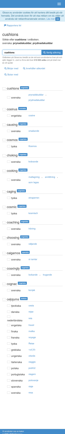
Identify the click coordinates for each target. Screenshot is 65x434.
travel (31, 325)
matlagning (34, 176)
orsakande (34, 130)
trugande (47, 274)
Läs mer (51, 18)
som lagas (34, 182)
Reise (31, 343)
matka (32, 331)
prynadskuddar (36, 94)
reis (30, 318)
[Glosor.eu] (8, 4)
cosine (32, 115)
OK (57, 19)
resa (31, 392)
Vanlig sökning (53, 52)
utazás (32, 355)
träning (32, 228)
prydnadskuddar (37, 99)
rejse (31, 311)
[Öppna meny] (59, 4)
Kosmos (33, 146)
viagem (32, 374)
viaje (31, 386)
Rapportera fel (13, 25)
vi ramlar (33, 259)
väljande (33, 243)
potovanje (33, 380)
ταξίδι (32, 349)
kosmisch (33, 213)
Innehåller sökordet (35, 68)
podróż (32, 367)
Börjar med (12, 68)
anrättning (50, 176)
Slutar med (12, 74)
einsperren (34, 197)
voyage (32, 337)
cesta (31, 305)
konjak (32, 290)
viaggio (32, 361)
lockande (33, 274)
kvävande (33, 161)
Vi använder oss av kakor (13, 431)
